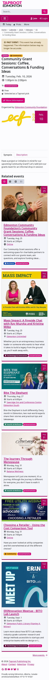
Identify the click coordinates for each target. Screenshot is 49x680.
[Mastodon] (12, 669)
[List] (21, 181)
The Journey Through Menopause (18, 460)
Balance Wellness (15, 471)
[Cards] (4, 181)
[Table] (16, 181)
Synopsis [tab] (8, 154)
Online (10, 244)
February (29, 30)
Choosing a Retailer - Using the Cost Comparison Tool (24, 526)
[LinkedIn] (6, 669)
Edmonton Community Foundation (31, 107)
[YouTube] (9, 669)
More (26, 24)
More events (39, 655)
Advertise (21, 664)
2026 (21, 30)
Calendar (12, 30)
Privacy (30, 664)
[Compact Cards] (10, 181)
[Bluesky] (15, 669)
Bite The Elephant (16, 392)
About (4, 664)
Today (8, 24)
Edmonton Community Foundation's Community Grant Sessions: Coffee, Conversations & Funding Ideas (24, 229)
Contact (12, 664)
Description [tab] (21, 154)
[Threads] (18, 669)
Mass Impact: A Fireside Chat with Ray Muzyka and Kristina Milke (24, 324)
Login (44, 18)
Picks (18, 24)
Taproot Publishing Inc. (20, 661)
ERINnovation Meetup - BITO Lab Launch (23, 612)
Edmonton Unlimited (16, 336)
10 (36, 30)
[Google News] (3, 669)
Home (4, 30)
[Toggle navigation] (5, 18)
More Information (14, 100)
